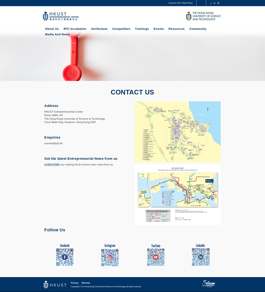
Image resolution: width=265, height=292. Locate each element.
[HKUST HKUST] (203, 16)
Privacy (75, 283)
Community (197, 28)
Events (159, 28)
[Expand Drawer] (201, 3)
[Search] (178, 16)
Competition (121, 28)
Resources (177, 28)
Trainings (142, 28)
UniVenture (99, 28)
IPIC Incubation (75, 28)
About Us (52, 28)
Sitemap (86, 283)
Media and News (57, 34)
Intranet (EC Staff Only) (181, 3)
